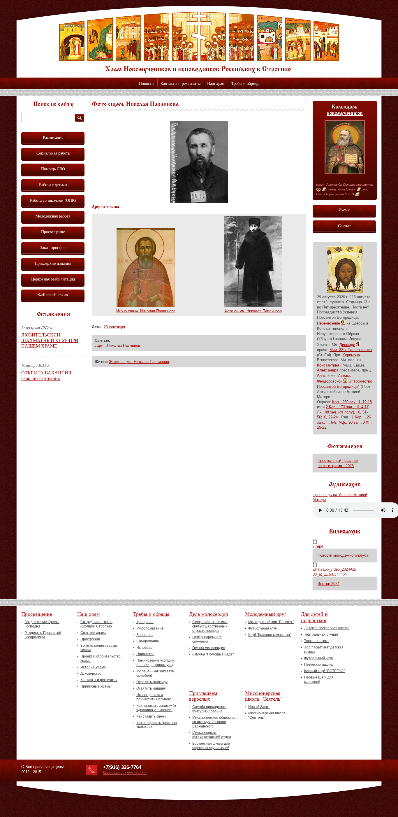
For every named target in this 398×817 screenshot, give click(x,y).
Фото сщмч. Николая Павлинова (253, 311)
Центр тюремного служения (207, 639)
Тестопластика (316, 641)
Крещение (145, 622)
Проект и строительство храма (100, 658)
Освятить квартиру (152, 682)
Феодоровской (329, 381)
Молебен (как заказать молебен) (155, 673)
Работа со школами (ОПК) (53, 200)
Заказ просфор (53, 247)
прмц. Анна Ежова (341, 189)
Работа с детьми (53, 184)
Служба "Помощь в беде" (213, 654)
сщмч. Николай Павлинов (117, 345)
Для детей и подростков (314, 616)
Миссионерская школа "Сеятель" (263, 695)
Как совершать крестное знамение (156, 725)
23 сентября (114, 327)
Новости (146, 83)
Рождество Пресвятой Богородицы (42, 635)
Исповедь (144, 648)
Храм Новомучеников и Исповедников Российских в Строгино (199, 42)
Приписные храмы (95, 686)
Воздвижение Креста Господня (41, 624)
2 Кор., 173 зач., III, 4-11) (347, 407)
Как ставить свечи (151, 716)
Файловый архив (53, 294)
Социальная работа (53, 153)
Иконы (344, 210)
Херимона (351, 355)
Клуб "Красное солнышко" (269, 635)
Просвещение (53, 231)
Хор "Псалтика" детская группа (324, 649)
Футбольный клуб (262, 628)
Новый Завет (259, 707)
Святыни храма (93, 633)
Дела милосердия (208, 613)
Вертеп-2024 (328, 583)
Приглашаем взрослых (203, 695)
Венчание (144, 635)
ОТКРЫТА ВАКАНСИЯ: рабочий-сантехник (47, 375)
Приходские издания (53, 263)
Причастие (145, 654)
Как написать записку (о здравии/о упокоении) (156, 708)
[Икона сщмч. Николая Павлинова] (146, 306)
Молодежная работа (53, 216)
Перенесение (328, 323)
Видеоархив (344, 531)
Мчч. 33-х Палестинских (351, 350)
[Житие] (324, 189)
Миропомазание (150, 628)
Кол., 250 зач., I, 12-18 (352, 402)
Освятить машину (151, 688)
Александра (327, 370)
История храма (93, 667)
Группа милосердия (208, 648)
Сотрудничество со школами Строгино (96, 624)
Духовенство (90, 674)
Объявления (53, 315)
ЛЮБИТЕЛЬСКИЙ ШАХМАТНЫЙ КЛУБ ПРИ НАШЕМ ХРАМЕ (49, 340)
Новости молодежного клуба (343, 555)
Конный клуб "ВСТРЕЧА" (324, 671)
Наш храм (216, 83)
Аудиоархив (345, 485)
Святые (344, 225)
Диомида (347, 345)
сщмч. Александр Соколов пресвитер (344, 184)
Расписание (53, 137)
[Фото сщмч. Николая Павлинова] (199, 201)
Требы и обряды (245, 83)
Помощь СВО (53, 168)
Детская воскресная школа (326, 628)
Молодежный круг (265, 613)
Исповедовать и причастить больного (153, 697)
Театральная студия (321, 634)
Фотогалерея (344, 447)
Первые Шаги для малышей (319, 679)
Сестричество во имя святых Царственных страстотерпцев (210, 626)
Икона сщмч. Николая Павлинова (145, 311)
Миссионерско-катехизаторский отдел (211, 735)
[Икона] (318, 189)
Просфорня (90, 639)
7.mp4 (318, 546)
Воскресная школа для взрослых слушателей (211, 745)
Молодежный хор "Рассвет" (271, 622)
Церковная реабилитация (53, 279)
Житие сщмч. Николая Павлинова (139, 362)
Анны (321, 375)
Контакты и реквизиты (180, 83)
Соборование (147, 641)
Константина (328, 365)
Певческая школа (318, 664)
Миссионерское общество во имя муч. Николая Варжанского (213, 722)
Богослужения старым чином (98, 648)
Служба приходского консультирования (209, 709)
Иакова (344, 375)
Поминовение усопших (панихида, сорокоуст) (155, 662)
